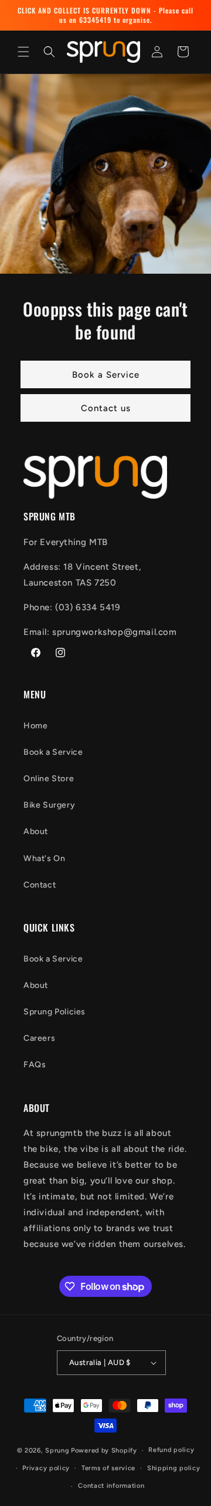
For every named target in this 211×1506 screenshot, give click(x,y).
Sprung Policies (54, 1012)
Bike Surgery (49, 805)
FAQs (34, 1065)
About (35, 831)
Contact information (111, 1486)
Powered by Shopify (104, 1450)
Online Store (48, 779)
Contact (39, 885)
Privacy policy (46, 1468)
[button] (23, 52)
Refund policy (171, 1450)
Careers (39, 1038)
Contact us (106, 407)
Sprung (57, 1450)
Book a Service (105, 374)
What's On (44, 858)
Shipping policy (173, 1468)
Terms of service (108, 1468)
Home (35, 726)
